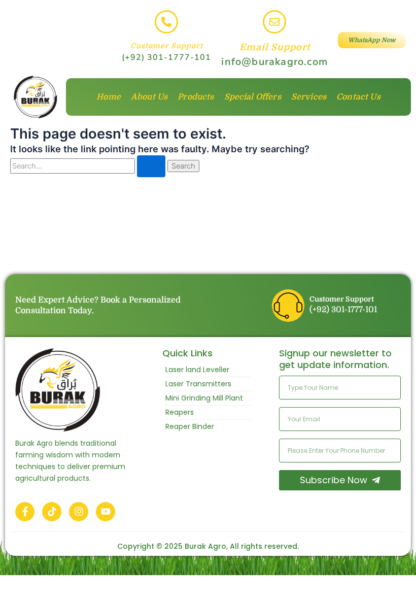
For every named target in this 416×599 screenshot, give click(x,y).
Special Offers (252, 97)
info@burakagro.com (274, 62)
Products (196, 97)
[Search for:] (88, 165)
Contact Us (358, 97)
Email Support (274, 47)
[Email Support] (274, 22)
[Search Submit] (151, 166)
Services (308, 97)
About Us (149, 97)
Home (108, 97)
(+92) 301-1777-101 (166, 57)
